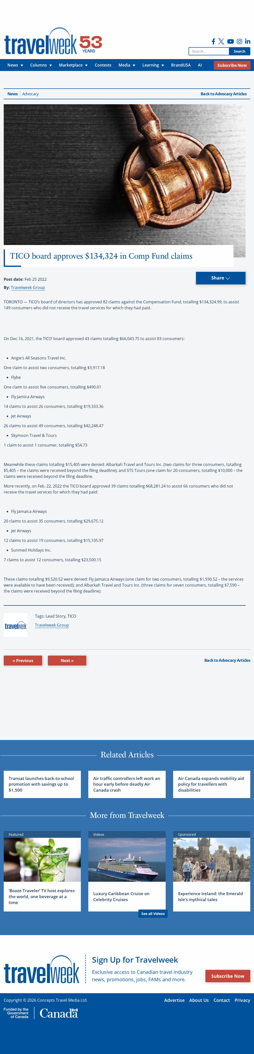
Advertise (174, 1000)
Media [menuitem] (124, 65)
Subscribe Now (227, 976)
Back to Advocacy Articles (224, 94)
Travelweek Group (28, 287)
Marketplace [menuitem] (71, 65)
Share (218, 278)
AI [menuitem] (200, 65)
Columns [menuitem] (38, 65)
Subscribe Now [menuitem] (232, 65)
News (12, 94)
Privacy (242, 1000)
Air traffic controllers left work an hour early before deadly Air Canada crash (126, 784)
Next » (67, 660)
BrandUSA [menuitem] (181, 65)
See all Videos (153, 913)
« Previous (23, 660)
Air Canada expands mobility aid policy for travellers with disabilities (211, 784)
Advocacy (30, 94)
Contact (222, 1000)
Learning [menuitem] (150, 65)
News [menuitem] (12, 65)
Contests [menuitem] (103, 65)
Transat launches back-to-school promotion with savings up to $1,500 (41, 784)
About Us (199, 1000)
